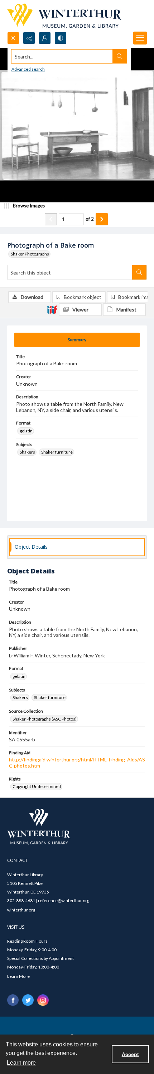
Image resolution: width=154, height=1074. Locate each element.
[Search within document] (139, 272)
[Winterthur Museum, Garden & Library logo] (64, 16)
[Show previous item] (51, 219)
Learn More (18, 976)
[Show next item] (102, 219)
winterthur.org (21, 910)
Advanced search (28, 69)
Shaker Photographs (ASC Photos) (45, 719)
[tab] (77, 340)
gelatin (26, 430)
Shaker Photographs (30, 254)
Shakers (27, 452)
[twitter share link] (28, 1000)
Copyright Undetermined (37, 786)
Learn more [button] (21, 1063)
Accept (130, 1054)
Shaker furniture (57, 452)
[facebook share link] (13, 1000)
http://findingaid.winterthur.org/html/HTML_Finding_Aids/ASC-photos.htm (77, 762)
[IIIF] (52, 309)
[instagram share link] (43, 1000)
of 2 (90, 219)
